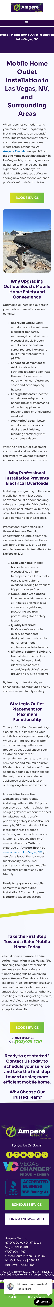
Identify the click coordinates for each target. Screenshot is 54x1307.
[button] (26, 22)
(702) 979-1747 (28, 1041)
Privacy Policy (46, 1274)
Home (4, 34)
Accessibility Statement (24, 1274)
